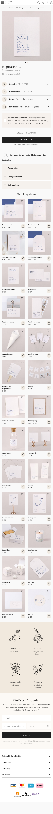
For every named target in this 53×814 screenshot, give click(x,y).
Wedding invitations (9, 225)
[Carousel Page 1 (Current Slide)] (25, 62)
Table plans (32, 518)
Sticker (30, 615)
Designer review (15, 176)
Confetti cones (7, 354)
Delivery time (13, 185)
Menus (30, 485)
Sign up (26, 735)
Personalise (26, 140)
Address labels (7, 615)
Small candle (32, 550)
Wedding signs (33, 421)
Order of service (8, 421)
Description (13, 168)
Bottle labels (6, 453)
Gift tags (31, 582)
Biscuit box (6, 550)
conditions (27, 743)
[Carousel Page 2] (27, 62)
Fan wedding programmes (6, 388)
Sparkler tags (33, 354)
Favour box (6, 582)
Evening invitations (9, 290)
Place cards (32, 453)
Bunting (30, 386)
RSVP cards (32, 290)
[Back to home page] (8, 3)
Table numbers (7, 518)
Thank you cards (8, 322)
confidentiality (35, 741)
